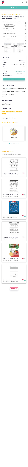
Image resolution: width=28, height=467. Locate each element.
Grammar (23, 60)
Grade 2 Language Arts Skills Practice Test (14, 237)
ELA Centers (18, 14)
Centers (11, 14)
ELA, (20, 60)
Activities (5, 14)
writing (3, 113)
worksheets (8, 88)
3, (23, 62)
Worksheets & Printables (20, 64)
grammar (19, 111)
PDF (24, 66)
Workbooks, (13, 64)
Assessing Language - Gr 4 (10, 216)
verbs (8, 111)
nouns (3, 111)
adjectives (13, 111)
